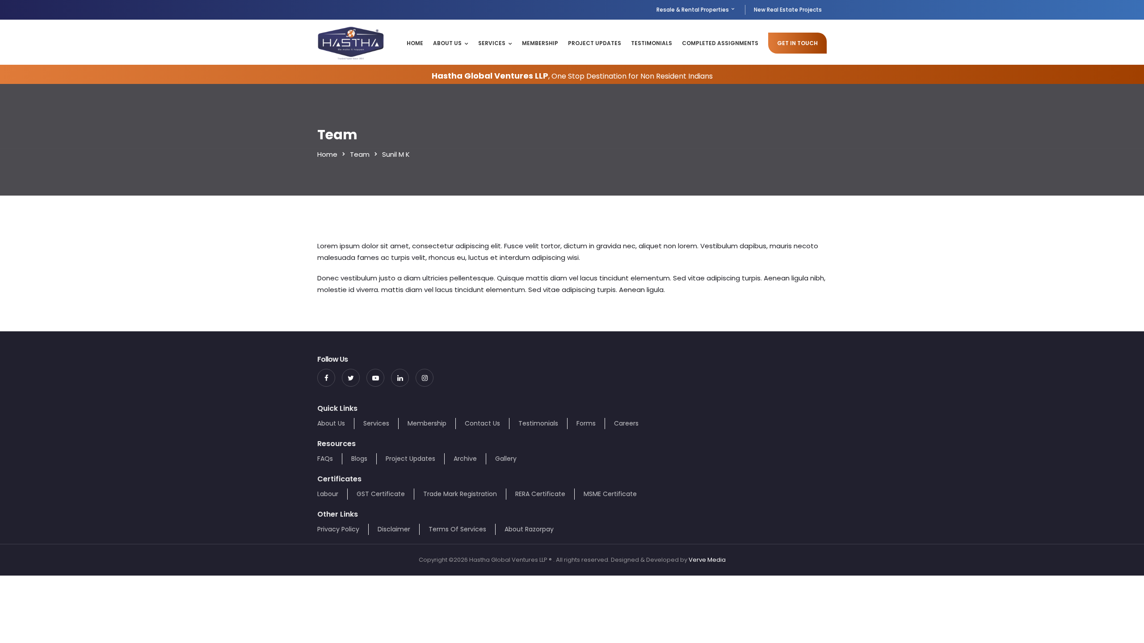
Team (360, 154)
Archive (465, 458)
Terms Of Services (457, 529)
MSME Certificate (610, 493)
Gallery (506, 458)
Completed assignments (720, 43)
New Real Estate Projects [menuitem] (788, 9)
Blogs (359, 458)
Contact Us (482, 423)
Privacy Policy (338, 529)
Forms (586, 423)
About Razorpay (529, 529)
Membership (540, 43)
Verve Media (707, 559)
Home (415, 43)
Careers (626, 423)
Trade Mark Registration (460, 493)
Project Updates (594, 43)
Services (491, 43)
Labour (327, 493)
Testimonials (651, 43)
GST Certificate (381, 493)
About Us (447, 43)
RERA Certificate (540, 493)
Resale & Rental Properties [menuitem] (693, 9)
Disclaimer (394, 529)
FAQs (325, 458)
